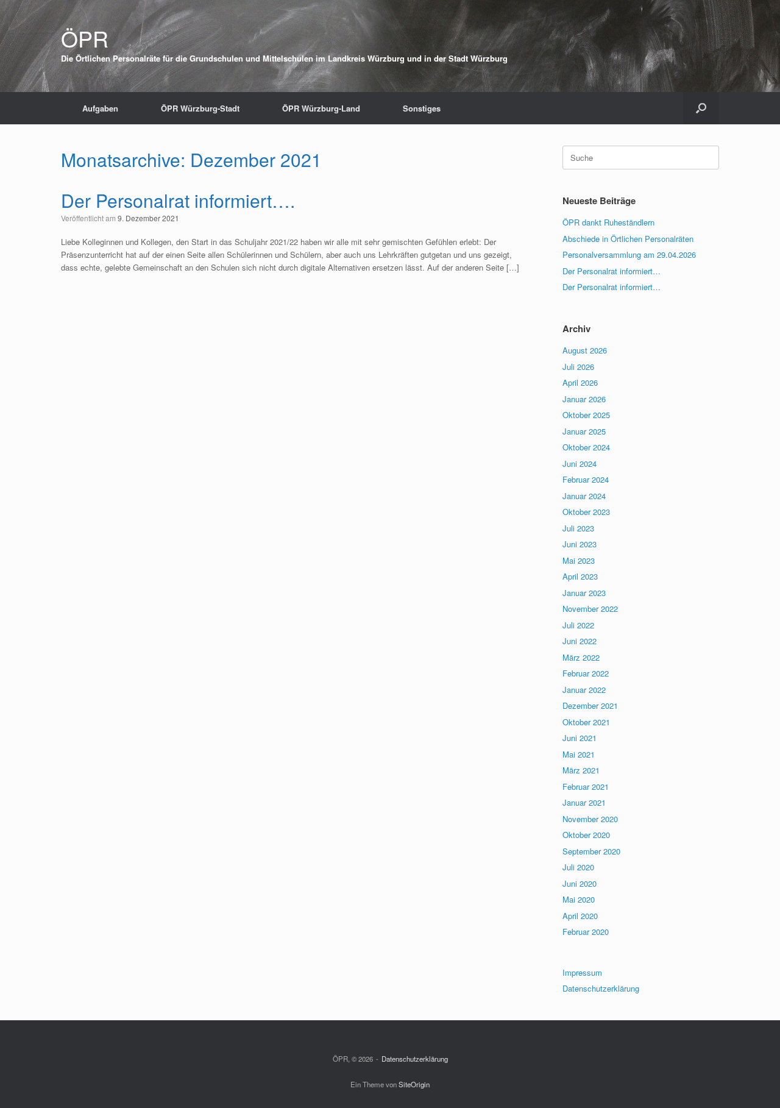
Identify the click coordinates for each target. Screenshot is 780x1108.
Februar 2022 (585, 673)
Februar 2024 (585, 479)
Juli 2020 (578, 867)
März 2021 (581, 770)
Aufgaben (100, 108)
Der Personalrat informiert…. (178, 200)
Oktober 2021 (586, 722)
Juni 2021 (579, 738)
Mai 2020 (578, 899)
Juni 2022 (579, 641)
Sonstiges (422, 108)
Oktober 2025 (586, 415)
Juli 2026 (578, 366)
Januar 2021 (584, 802)
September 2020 (591, 851)
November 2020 (590, 819)
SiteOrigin (414, 1084)
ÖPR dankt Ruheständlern (608, 222)
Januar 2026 (584, 399)
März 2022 (581, 657)
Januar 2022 (584, 689)
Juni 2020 (579, 883)
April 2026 (580, 382)
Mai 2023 (578, 560)
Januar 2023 (584, 592)
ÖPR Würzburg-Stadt (200, 108)
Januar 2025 (584, 431)
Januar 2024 (584, 496)
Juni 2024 (579, 463)
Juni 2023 (579, 544)
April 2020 (580, 916)
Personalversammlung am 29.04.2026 (629, 254)
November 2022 (590, 608)
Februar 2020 (585, 931)
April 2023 (580, 576)
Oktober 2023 (586, 511)
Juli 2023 (578, 528)
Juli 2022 (578, 625)
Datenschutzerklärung (600, 988)
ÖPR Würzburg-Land (321, 108)
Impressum (582, 972)
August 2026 (584, 350)
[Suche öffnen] (701, 108)
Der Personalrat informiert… (611, 271)
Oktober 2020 (586, 834)
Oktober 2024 (586, 447)
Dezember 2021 (590, 705)
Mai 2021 (578, 754)
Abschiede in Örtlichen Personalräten (627, 238)
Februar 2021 (585, 786)
